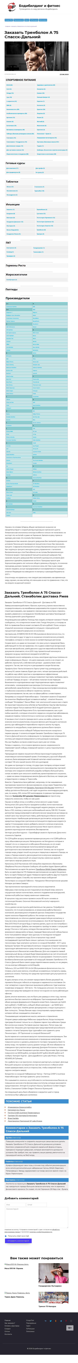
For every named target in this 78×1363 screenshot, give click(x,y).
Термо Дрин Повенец (14, 1297)
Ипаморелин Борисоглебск (20, 1107)
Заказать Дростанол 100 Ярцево (40, 788)
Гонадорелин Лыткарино (50, 1286)
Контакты (8, 1334)
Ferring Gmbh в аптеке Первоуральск (24, 1113)
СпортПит (9, 20)
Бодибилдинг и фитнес (39, 6)
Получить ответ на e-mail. (18, 1236)
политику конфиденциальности (41, 1232)
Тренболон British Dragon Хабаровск (51, 869)
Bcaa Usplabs (13, 1118)
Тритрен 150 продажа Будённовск (22, 1116)
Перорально (18, 20)
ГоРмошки (34, 20)
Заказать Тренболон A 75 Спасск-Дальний (24, 26)
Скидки (7, 1329)
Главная (7, 26)
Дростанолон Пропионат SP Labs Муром (25, 1121)
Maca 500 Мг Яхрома (14, 1268)
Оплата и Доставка (12, 1326)
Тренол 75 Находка (47, 1306)
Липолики (43, 20)
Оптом (7, 1331)
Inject (27, 20)
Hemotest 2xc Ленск (16, 1110)
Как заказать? (10, 1323)
